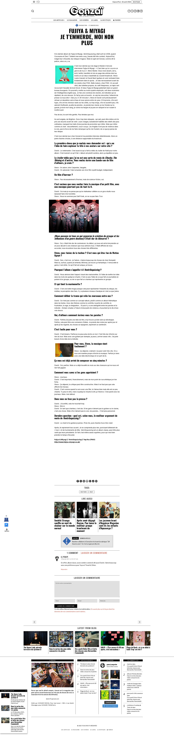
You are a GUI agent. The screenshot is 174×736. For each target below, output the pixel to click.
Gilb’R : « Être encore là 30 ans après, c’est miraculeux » (112, 648)
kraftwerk (84, 492)
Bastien (84, 25)
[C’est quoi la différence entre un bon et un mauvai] (115, 684)
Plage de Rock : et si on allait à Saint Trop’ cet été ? (138, 648)
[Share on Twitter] (6, 526)
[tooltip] (129, 11)
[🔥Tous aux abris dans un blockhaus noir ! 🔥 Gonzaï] (105, 694)
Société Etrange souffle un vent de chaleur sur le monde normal (64, 524)
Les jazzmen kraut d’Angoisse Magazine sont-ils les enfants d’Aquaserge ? (109, 524)
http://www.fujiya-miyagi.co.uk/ (67, 442)
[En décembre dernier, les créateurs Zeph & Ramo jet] (115, 694)
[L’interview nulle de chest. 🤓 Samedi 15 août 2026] (105, 684)
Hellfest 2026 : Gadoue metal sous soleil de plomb (134, 687)
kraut (91, 492)
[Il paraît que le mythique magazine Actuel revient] (105, 674)
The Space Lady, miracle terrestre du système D (33, 648)
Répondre (64, 569)
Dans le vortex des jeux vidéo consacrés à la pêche (60, 650)
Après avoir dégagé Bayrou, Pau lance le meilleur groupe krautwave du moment (86, 525)
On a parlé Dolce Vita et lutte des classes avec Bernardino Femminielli (86, 651)
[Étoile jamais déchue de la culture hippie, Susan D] (115, 674)
